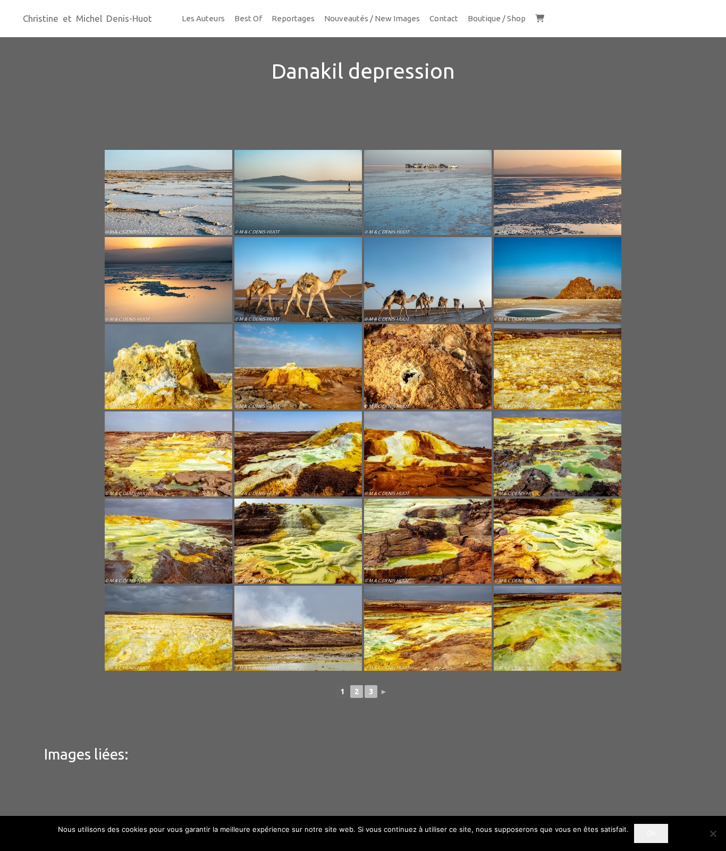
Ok (651, 833)
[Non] (712, 833)
